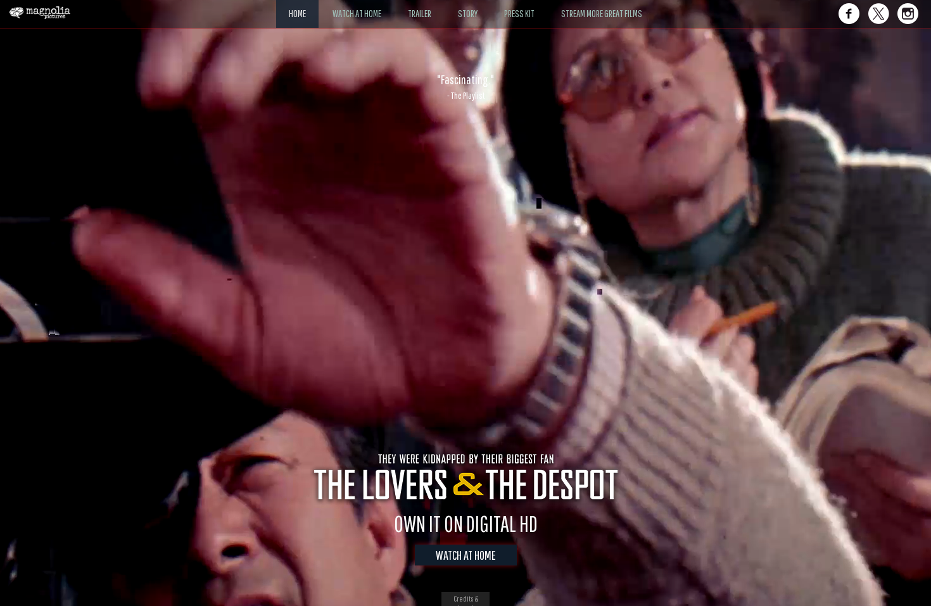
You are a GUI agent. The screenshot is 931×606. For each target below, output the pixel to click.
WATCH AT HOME (466, 555)
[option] (465, 87)
